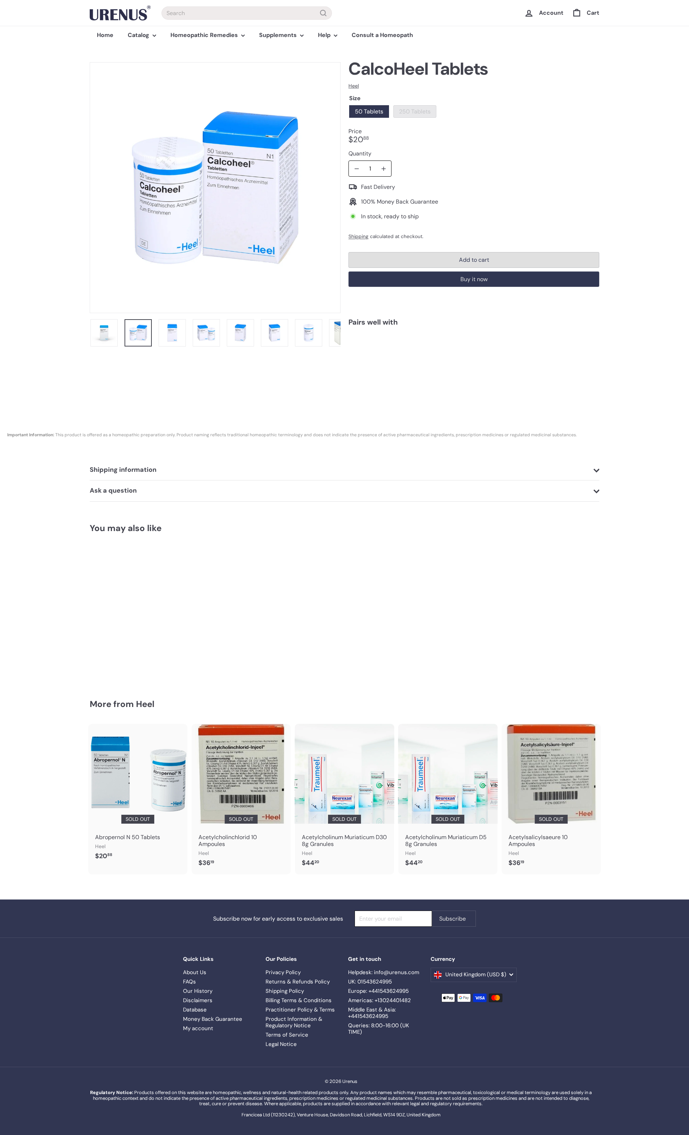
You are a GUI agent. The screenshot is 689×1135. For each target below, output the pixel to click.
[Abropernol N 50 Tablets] (138, 795)
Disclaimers (197, 1000)
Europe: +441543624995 (378, 991)
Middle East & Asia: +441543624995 (372, 1013)
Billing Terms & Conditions (299, 1000)
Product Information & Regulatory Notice (294, 1022)
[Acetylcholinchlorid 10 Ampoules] (241, 799)
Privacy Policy (283, 972)
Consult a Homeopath (382, 35)
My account (198, 1028)
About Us (194, 972)
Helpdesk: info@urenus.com (383, 972)
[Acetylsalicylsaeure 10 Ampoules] (551, 799)
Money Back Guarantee (212, 1019)
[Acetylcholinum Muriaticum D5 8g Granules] (448, 799)
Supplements (278, 35)
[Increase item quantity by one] (383, 169)
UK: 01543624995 (370, 981)
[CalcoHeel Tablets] (474, 358)
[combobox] (246, 13)
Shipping (358, 236)
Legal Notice (281, 1044)
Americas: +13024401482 (379, 1000)
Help (325, 35)
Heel (145, 704)
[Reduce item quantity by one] (356, 169)
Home (105, 35)
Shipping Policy (285, 991)
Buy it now (474, 279)
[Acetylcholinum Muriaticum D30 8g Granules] (344, 799)
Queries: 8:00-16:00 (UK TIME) (378, 1029)
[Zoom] (215, 187)
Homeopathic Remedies (204, 35)
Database (195, 1009)
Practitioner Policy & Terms (300, 1009)
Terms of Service (287, 1034)
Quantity (359, 153)
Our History (197, 991)
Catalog (139, 35)
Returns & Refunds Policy (298, 981)
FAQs (189, 981)
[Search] (323, 13)
